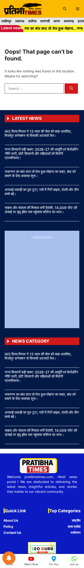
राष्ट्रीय (76, 520)
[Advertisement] (42, 281)
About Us (11, 520)
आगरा (56, 21)
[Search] (71, 88)
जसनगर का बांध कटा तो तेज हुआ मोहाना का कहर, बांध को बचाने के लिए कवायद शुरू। (40, 173)
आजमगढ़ (69, 21)
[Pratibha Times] (22, 9)
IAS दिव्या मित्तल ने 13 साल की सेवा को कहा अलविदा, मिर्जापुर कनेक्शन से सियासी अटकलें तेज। (38, 133)
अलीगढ (32, 21)
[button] (64, 9)
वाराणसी (45, 21)
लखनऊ (19, 21)
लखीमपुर (6, 21)
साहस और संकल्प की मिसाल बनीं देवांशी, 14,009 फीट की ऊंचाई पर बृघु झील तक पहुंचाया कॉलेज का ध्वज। (41, 209)
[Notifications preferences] (8, 557)
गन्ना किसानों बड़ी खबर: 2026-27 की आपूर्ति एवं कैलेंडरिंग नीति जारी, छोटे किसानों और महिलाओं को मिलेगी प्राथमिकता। (41, 153)
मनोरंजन (75, 533)
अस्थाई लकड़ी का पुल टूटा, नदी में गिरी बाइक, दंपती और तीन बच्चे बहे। (42, 191)
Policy (8, 526)
